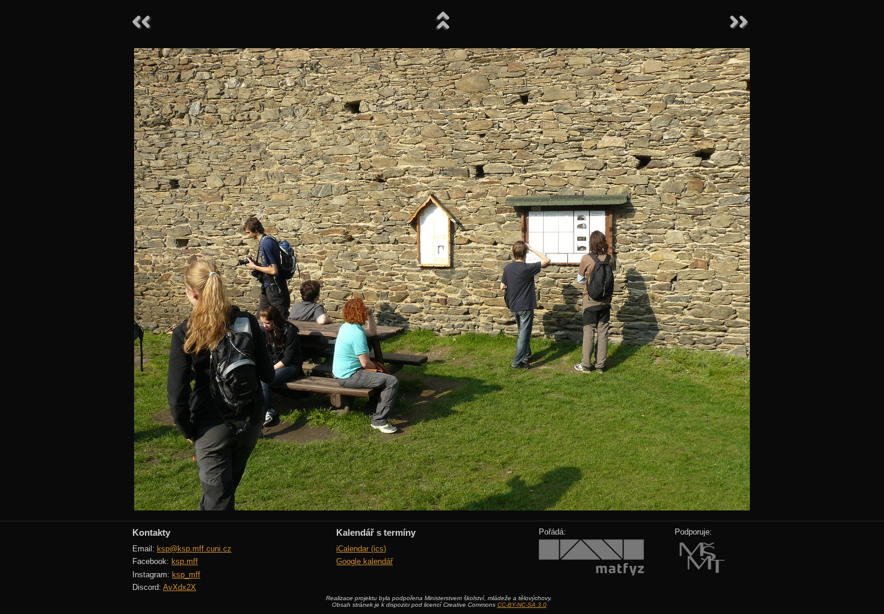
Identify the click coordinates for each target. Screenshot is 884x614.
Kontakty (151, 532)
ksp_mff (186, 574)
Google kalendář (364, 561)
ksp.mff (184, 561)
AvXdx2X (179, 587)
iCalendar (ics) (361, 548)
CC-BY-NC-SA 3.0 (522, 604)
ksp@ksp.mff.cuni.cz (194, 548)
